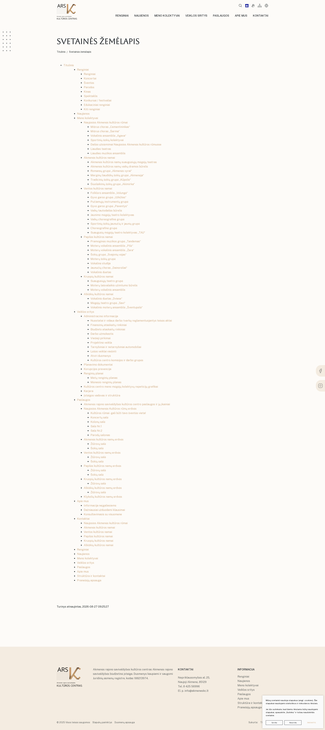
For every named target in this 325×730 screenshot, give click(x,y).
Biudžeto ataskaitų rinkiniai (108, 329)
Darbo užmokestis (102, 333)
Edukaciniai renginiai (97, 105)
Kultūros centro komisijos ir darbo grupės (117, 360)
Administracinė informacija (101, 316)
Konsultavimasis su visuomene (103, 514)
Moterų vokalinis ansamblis (108, 289)
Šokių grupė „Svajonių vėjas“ (108, 254)
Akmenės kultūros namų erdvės (103, 439)
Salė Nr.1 (96, 426)
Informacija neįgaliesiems (100, 505)
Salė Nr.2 (96, 430)
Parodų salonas (100, 435)
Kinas (87, 91)
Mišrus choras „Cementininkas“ (110, 127)
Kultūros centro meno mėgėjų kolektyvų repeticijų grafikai (121, 386)
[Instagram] (320, 386)
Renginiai (83, 69)
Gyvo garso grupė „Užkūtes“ (108, 197)
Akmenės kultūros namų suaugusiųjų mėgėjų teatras (124, 162)
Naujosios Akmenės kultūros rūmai (106, 122)
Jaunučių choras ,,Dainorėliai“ (109, 267)
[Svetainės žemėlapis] (260, 5)
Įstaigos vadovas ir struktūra (102, 395)
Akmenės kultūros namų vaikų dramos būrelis (119, 166)
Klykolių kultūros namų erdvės (103, 496)
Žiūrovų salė (98, 444)
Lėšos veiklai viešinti (103, 351)
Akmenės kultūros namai (99, 157)
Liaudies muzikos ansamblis (108, 153)
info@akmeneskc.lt (197, 690)
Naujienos (83, 113)
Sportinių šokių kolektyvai (107, 140)
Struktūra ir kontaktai (91, 576)
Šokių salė (97, 448)
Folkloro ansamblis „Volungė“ (109, 193)
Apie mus (83, 501)
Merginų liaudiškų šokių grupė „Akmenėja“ (117, 175)
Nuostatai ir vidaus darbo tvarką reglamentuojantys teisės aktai (131, 320)
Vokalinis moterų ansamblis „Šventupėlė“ (117, 307)
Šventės (89, 82)
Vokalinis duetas (101, 272)
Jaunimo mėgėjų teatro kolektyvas (112, 215)
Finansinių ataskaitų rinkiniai (109, 325)
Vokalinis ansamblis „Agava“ (108, 135)
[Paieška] (240, 5)
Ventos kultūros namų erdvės (102, 452)
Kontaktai (83, 518)
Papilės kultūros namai (98, 237)
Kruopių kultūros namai (98, 276)
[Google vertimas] (266, 5)
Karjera (88, 391)
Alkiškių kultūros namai (98, 294)
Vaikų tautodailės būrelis (106, 210)
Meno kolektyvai (87, 118)
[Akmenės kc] (67, 12)
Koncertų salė (99, 417)
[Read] (246, 5)
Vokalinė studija (101, 263)
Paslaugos (83, 399)
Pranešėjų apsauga (89, 580)
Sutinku (274, 723)
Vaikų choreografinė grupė (107, 219)
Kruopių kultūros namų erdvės (103, 479)
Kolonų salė (98, 422)
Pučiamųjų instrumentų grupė (109, 201)
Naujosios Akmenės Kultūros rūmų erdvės (110, 408)
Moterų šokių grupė (103, 259)
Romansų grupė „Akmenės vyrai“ (111, 171)
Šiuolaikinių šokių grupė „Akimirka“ (113, 184)
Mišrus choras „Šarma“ (105, 131)
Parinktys (311, 723)
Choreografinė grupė (104, 228)
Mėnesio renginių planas (106, 382)
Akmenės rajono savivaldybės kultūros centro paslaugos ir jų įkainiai (127, 404)
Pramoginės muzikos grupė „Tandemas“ (116, 241)
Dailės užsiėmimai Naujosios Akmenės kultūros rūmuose (126, 144)
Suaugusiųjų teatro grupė (107, 281)
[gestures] (253, 5)
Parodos (89, 87)
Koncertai (90, 78)
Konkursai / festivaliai (97, 100)
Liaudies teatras (101, 149)
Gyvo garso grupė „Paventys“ (109, 206)
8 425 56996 (191, 686)
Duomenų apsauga (124, 722)
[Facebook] (320, 371)
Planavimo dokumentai (98, 364)
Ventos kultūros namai (98, 188)
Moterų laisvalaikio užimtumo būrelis (114, 285)
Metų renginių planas (104, 377)
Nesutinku (293, 723)
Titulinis (68, 65)
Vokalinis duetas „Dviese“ (106, 298)
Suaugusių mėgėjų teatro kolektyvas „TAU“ (118, 232)
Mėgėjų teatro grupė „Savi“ (108, 303)
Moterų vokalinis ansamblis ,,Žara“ (112, 250)
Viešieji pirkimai (101, 338)
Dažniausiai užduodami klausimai (104, 510)
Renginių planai (93, 373)
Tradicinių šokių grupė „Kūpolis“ (111, 179)
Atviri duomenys (101, 355)
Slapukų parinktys (102, 722)
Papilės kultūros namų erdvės (102, 466)
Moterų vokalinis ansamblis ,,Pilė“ (112, 245)
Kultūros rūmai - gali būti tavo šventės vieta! (118, 413)
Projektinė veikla (101, 342)
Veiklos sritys (85, 311)
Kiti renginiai (92, 109)
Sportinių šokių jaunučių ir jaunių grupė (115, 223)
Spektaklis (91, 96)
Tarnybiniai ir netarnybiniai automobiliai (116, 347)
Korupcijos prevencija (97, 369)
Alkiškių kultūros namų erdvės (103, 488)
